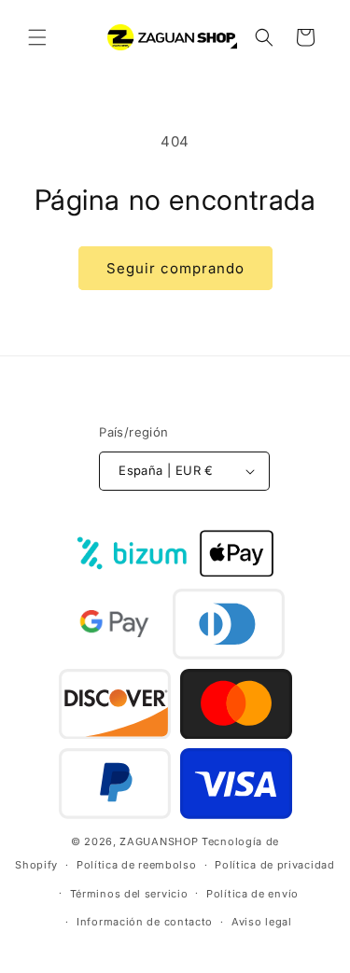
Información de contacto (145, 921)
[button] (37, 37)
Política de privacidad (274, 864)
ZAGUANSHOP (158, 841)
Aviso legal (261, 921)
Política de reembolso (137, 864)
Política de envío (252, 893)
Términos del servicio (129, 893)
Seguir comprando (175, 268)
